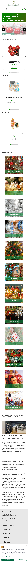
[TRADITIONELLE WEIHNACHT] (14, 164)
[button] (9, 72)
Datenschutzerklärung (6, 556)
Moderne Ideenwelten (8, 34)
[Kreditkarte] (6, 537)
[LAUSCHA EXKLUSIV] (14, 314)
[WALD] (14, 250)
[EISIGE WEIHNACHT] (14, 229)
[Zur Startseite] (14, 3)
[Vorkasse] (6, 529)
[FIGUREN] (14, 293)
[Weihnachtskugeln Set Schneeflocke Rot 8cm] (14, 50)
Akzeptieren (8, 560)
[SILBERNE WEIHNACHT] (14, 207)
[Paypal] (6, 533)
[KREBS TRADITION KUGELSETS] (14, 357)
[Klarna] (6, 542)
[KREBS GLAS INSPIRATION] (14, 400)
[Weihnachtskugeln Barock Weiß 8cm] (14, 86)
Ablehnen (20, 560)
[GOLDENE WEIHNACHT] (14, 186)
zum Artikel (14, 67)
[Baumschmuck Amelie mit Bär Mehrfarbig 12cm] (14, 123)
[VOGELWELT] (14, 272)
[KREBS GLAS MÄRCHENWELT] (14, 379)
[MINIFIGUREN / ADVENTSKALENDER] (14, 336)
